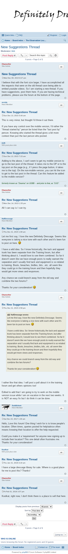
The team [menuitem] (56, 547)
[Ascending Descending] (34, 514)
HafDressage (7, 219)
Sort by (28, 510)
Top (65, 98)
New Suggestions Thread (20, 47)
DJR (3, 143)
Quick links (9, 35)
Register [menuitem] (53, 35)
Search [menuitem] (64, 40)
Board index (18, 547)
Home (7, 547)
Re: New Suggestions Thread (19, 112)
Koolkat (5, 450)
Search (50, 55)
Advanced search (55, 55)
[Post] (3, 78)
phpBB (25, 552)
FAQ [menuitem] (20, 35)
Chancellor (6, 64)
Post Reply (7, 55)
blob (13, 51)
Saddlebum (16, 405)
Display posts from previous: (28, 506)
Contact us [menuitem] (43, 547)
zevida (4, 102)
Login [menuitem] (64, 35)
